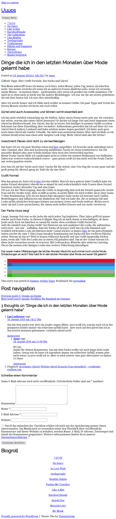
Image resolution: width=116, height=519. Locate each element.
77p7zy (11, 23)
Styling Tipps (47, 281)
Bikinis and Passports (19, 46)
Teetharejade (15, 40)
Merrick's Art (58, 505)
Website (6, 420)
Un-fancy (12, 26)
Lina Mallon (14, 37)
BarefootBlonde (16, 31)
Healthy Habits (58, 479)
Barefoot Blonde (58, 495)
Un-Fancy (58, 463)
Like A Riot (13, 29)
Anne (52, 75)
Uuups (8, 10)
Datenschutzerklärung (14, 437)
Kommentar (8, 403)
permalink (79, 281)
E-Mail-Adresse (11, 414)
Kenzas (11, 49)
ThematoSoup (67, 516)
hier (56, 147)
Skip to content (10, 2)
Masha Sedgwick (17, 55)
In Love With (58, 468)
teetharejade (58, 473)
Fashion (34, 281)
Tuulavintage (15, 43)
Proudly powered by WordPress (19, 516)
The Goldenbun (16, 34)
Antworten (13, 335)
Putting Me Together (58, 484)
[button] (9, 261)
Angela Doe (58, 500)
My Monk (58, 511)
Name (5, 408)
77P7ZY (58, 458)
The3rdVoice (14, 52)
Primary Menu (9, 18)
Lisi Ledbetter (16, 316)
